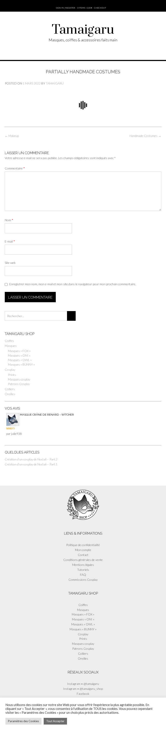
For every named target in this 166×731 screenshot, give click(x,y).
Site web (10, 263)
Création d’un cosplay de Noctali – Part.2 (31, 459)
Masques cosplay (19, 379)
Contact (83, 555)
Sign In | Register (65, 7)
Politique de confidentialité (83, 545)
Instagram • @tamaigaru (83, 684)
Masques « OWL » (20, 360)
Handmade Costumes (145, 136)
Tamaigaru (83, 30)
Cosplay (10, 369)
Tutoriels (83, 569)
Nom (9, 220)
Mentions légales (83, 565)
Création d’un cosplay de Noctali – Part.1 (31, 464)
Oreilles (10, 394)
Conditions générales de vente (83, 560)
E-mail (10, 241)
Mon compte (83, 550)
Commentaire (15, 168)
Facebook (83, 693)
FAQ (83, 574)
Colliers (10, 389)
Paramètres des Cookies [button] (23, 721)
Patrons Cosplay (19, 384)
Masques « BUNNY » (21, 364)
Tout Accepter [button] (55, 721)
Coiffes (9, 341)
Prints (12, 375)
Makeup (12, 136)
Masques (11, 345)
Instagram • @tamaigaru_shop (83, 688)
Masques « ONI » (19, 355)
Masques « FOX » (19, 351)
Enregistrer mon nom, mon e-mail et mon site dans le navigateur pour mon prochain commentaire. (72, 284)
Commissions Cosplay (83, 579)
